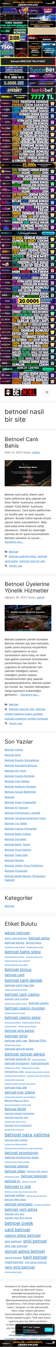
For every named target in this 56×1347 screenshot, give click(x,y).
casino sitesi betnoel (23, 1235)
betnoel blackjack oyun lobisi (16, 965)
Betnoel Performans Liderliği (22, 812)
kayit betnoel (35, 1257)
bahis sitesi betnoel (16, 938)
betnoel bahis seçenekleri (15, 947)
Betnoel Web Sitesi (15, 1199)
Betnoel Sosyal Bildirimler (20, 791)
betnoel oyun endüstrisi (18, 1125)
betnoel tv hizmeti (29, 1182)
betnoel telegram (34, 1176)
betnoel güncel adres (19, 1049)
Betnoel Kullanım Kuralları (20, 786)
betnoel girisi (16, 1036)
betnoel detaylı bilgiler (31, 1022)
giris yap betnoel (16, 1246)
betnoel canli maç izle (19, 985)
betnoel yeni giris (14, 1214)
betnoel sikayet (16, 1166)
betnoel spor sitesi (12, 1177)
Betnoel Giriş (13, 755)
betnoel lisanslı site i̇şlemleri (38, 1076)
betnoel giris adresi (19, 1030)
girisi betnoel (35, 1241)
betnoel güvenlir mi (17, 1059)
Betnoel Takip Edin (16, 855)
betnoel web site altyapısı (36, 1196)
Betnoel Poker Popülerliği (20, 802)
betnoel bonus (18, 969)
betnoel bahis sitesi (23, 951)
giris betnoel (13, 1241)
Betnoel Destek (14, 860)
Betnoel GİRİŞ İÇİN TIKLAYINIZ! (28, 61)
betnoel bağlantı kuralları (14, 957)
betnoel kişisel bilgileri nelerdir (37, 1072)
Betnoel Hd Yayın (15, 770)
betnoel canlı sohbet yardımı (16, 1004)
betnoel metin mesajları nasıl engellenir (20, 1097)
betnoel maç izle (16, 1087)
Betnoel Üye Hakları (17, 781)
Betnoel (13, 551)
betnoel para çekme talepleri (16, 1144)
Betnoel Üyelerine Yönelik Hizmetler (27, 587)
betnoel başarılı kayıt (34, 957)
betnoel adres (39, 938)
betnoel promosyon (21, 1152)
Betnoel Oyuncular (16, 870)
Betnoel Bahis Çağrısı (18, 834)
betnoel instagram (17, 1063)
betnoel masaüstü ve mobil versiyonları (20, 1084)
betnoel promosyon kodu (22, 1157)
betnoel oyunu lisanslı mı (14, 1130)
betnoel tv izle (18, 1186)
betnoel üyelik (19, 1223)
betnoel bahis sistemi (34, 947)
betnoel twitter (15, 1195)
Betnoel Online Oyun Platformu (24, 865)
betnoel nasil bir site (32, 561)
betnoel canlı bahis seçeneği (16, 990)
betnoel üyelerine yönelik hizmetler (26, 718)
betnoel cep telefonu (13, 1022)
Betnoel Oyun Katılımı (18, 849)
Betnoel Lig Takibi (16, 823)
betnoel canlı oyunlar (17, 998)
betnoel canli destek (23, 980)
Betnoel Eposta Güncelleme (22, 760)
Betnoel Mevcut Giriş (17, 1100)
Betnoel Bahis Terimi (17, 844)
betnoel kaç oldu (14, 1071)
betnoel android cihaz (22, 556)
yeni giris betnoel (20, 1267)
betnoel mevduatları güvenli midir (18, 1105)
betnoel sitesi (15, 1171)
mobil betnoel (14, 1262)
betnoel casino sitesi (23, 1017)
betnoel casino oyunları (25, 1008)
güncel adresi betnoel (25, 1251)
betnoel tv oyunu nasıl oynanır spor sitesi (21, 1192)
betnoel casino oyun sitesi (15, 1013)
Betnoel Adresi (14, 749)
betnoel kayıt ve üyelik (30, 1068)
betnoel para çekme (16, 1140)
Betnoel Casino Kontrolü (20, 776)
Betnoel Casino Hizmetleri (21, 828)
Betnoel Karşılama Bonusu (21, 765)
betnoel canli (14, 975)
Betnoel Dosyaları (15, 839)
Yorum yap (15, 565)
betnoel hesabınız (39, 1060)
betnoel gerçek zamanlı (27, 1026)
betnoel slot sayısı (37, 1171)
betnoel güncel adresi (25, 1054)
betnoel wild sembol (42, 1205)
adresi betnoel (17, 933)
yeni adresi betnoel (36, 1262)
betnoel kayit (40, 1063)
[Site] (28, 103)
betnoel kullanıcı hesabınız (15, 1076)
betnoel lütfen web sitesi (14, 1080)
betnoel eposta (10, 1026)
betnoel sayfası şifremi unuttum (17, 1162)
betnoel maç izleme (20, 1092)
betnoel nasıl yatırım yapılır (15, 1122)
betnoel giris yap (16, 1040)
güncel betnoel (13, 1257)
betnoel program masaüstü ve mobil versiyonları (24, 1148)
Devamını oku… (14, 542)
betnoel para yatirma (27, 1134)
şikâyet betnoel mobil (13, 1272)
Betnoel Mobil (15, 1109)
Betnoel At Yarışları (16, 807)
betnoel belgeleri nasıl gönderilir (17, 961)
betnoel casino (39, 1003)
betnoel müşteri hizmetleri (19, 1113)
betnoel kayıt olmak (12, 1068)
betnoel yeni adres (21, 1209)
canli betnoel (17, 1229)
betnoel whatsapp (19, 1204)
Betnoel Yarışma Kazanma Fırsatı (25, 818)
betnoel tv (12, 1181)
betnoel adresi (14, 942)
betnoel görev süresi (13, 1045)
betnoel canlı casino (22, 994)
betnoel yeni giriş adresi (18, 1217)
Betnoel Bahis (34, 942)
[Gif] (28, 165)
